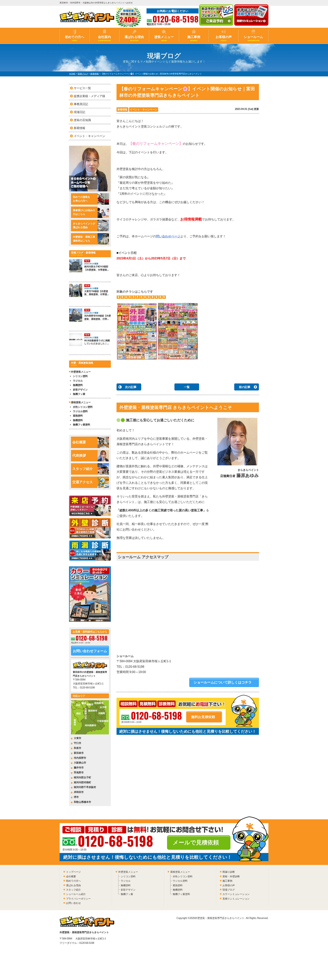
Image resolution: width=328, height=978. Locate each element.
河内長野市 (80, 757)
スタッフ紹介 (82, 469)
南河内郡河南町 (82, 782)
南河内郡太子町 (82, 777)
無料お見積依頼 (203, 717)
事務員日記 (81, 104)
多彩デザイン (80, 389)
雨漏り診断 (228, 871)
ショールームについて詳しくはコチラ (223, 682)
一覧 (187, 387)
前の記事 (244, 387)
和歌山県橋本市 (82, 802)
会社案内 (104, 38)
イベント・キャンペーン (143, 109)
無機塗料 (78, 385)
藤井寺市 (79, 767)
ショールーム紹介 (76, 894)
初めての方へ (74, 38)
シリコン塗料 (80, 376)
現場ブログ (228, 889)
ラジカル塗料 (80, 411)
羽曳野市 (79, 772)
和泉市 (77, 748)
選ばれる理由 (134, 38)
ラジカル (78, 380)
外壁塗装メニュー (128, 871)
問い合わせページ (168, 236)
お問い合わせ (73, 903)
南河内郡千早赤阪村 (85, 787)
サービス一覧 (82, 88)
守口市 (77, 743)
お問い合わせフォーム (90, 651)
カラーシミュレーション (236, 894)
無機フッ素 (79, 394)
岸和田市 (79, 792)
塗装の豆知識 (82, 120)
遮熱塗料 (78, 415)
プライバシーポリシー (78, 898)
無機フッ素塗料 (81, 424)
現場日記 (79, 112)
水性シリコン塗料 (83, 406)
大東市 (77, 738)
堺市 (76, 797)
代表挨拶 (79, 455)
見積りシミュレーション (236, 898)
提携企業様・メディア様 (89, 96)
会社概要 (79, 442)
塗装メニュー (164, 38)
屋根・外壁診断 (231, 876)
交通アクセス (82, 482)
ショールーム (253, 38)
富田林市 (79, 753)
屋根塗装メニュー (180, 871)
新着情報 (122, 109)
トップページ (73, 871)
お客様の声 (224, 38)
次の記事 (130, 387)
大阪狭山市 (80, 762)
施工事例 (193, 38)
